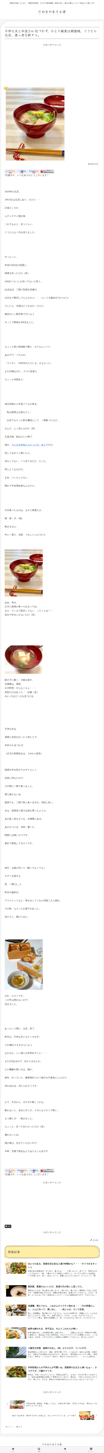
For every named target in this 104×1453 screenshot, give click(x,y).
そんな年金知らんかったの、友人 (29, 445)
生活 (9, 1226)
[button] (95, 776)
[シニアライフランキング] (47, 171)
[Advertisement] (52, 64)
